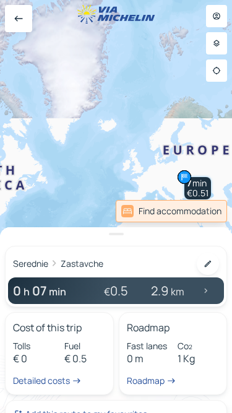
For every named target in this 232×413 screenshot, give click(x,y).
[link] (171, 211)
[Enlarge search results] (116, 234)
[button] (197, 188)
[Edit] (208, 264)
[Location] (216, 70)
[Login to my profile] (216, 16)
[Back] (18, 18)
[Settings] (216, 43)
